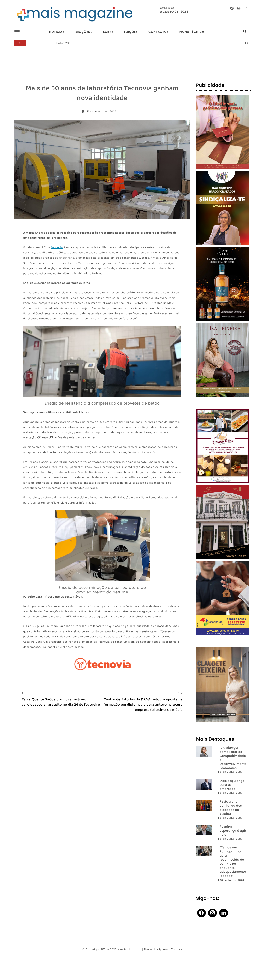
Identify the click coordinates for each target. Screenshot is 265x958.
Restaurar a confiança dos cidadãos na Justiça (231, 808)
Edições (131, 32)
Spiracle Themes (171, 949)
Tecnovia (57, 247)
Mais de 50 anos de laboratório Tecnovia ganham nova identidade (102, 93)
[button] (245, 43)
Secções (82, 32)
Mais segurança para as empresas (232, 785)
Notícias (56, 32)
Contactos (158, 32)
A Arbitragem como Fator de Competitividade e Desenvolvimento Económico (233, 758)
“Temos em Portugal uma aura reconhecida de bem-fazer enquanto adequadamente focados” (233, 862)
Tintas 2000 (64, 43)
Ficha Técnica (191, 32)
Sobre (108, 32)
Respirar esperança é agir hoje (233, 831)
